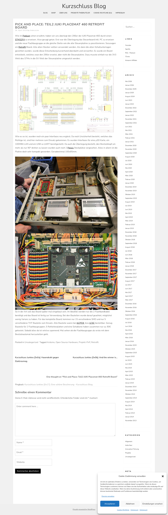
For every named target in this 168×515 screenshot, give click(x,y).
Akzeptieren (109, 503)
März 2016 (129, 338)
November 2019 (130, 191)
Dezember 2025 (130, 89)
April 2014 (129, 409)
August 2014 (130, 402)
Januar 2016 (129, 341)
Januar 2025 (129, 93)
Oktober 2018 (130, 240)
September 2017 (131, 277)
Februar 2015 (130, 379)
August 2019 (130, 202)
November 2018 (130, 236)
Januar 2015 (129, 383)
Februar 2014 (130, 413)
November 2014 (130, 390)
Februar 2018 (130, 262)
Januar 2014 (129, 417)
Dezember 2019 (130, 187)
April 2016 (129, 334)
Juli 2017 (128, 285)
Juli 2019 (128, 206)
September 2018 (131, 243)
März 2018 (129, 258)
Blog (45, 13)
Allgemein (128, 441)
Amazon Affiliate (131, 60)
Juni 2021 (128, 127)
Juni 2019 (128, 209)
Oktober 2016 (130, 311)
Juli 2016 (128, 322)
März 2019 (129, 221)
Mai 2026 (128, 81)
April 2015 (129, 371)
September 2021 (131, 123)
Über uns (63, 13)
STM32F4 (20, 39)
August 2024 (130, 96)
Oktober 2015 (130, 349)
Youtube (128, 45)
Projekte (128, 453)
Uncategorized (31, 342)
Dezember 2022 (130, 108)
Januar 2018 (129, 266)
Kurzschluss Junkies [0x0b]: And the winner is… (95, 357)
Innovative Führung (132, 449)
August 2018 (130, 247)
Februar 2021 (130, 138)
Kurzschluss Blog (84, 6)
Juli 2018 (128, 251)
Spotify (127, 49)
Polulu (70, 147)
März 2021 (129, 134)
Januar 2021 (129, 142)
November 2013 (130, 420)
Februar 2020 (130, 179)
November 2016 (130, 307)
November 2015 (130, 345)
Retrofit (22, 47)
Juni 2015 (128, 364)
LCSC (92, 323)
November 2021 (130, 119)
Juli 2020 (128, 160)
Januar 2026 (129, 85)
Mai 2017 (128, 292)
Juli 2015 (128, 360)
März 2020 (129, 176)
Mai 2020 (128, 168)
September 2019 (131, 198)
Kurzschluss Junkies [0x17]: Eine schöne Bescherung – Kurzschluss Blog (59, 384)
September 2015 (131, 353)
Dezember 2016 (130, 304)
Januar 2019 (129, 228)
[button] (162, 476)
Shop (53, 13)
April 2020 (129, 172)
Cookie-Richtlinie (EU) (103, 13)
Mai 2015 (128, 368)
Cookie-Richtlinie (123, 510)
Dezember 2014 (130, 387)
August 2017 (130, 281)
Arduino (51, 342)
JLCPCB (81, 323)
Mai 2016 (128, 330)
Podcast (26, 35)
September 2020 (131, 153)
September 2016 (131, 315)
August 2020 (130, 157)
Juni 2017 (128, 289)
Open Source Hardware (67, 342)
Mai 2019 (128, 213)
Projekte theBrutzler (80, 13)
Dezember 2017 (130, 270)
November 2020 (130, 149)
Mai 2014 (128, 405)
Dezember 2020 (130, 145)
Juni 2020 (128, 164)
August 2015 (130, 356)
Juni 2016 (128, 326)
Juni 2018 (128, 255)
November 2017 (130, 274)
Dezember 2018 (130, 232)
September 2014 (131, 398)
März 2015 (129, 375)
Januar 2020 (129, 183)
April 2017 (129, 296)
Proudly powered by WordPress (84, 509)
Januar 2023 (129, 104)
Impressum (134, 510)
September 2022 (131, 111)
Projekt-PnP (84, 342)
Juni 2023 (128, 100)
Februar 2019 (130, 224)
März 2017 (129, 300)
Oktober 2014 (130, 394)
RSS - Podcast (130, 53)
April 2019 (129, 217)
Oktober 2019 (130, 194)
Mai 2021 (128, 130)
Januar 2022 (129, 115)
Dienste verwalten (108, 496)
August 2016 (130, 319)
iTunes (127, 56)
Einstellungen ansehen (152, 503)
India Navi (128, 445)
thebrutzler (34, 30)
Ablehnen (130, 503)
